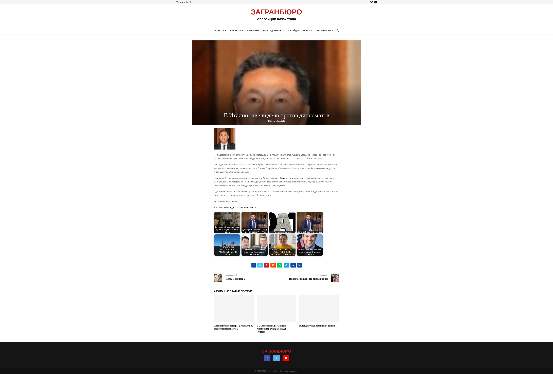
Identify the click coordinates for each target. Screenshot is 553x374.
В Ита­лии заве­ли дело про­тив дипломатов (235, 207)
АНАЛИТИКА (236, 30)
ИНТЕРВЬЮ (253, 30)
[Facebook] (267, 358)
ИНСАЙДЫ (293, 30)
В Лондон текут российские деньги (317, 325)
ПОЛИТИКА (220, 30)
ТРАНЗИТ (307, 30)
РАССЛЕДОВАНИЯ (272, 30)
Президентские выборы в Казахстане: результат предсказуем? (233, 327)
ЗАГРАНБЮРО (276, 12)
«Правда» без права (235, 278)
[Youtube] (286, 358)
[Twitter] (276, 358)
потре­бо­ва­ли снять (283, 178)
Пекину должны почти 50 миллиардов (308, 278)
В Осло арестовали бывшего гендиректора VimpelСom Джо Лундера (272, 328)
